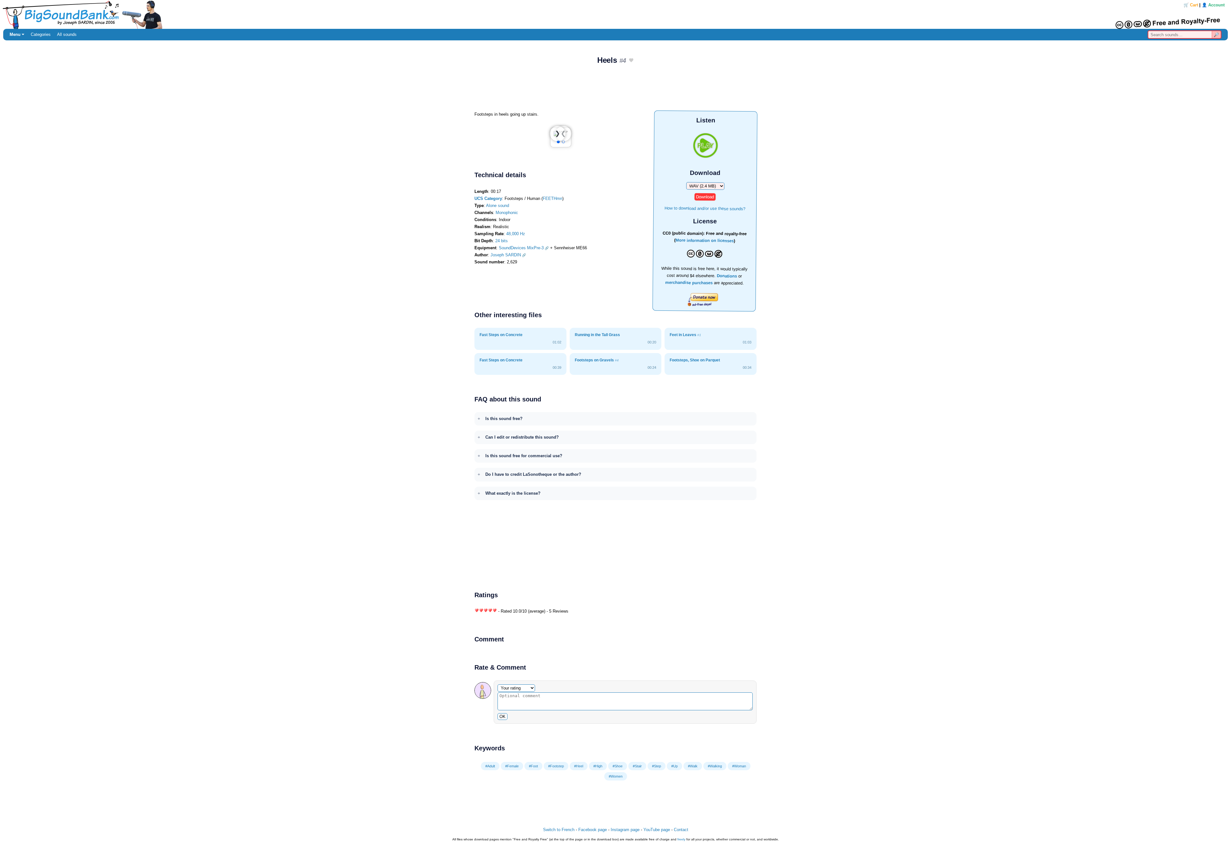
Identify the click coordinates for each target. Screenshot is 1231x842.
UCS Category (488, 198)
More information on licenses (704, 241)
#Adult (490, 766)
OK (502, 716)
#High (597, 766)
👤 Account (1213, 5)
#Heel (578, 766)
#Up (674, 766)
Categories (41, 34)
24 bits (501, 240)
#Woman (739, 766)
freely (681, 839)
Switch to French (558, 829)
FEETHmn (552, 198)
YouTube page (656, 829)
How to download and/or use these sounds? (705, 208)
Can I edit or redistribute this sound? (522, 437)
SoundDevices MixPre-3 (521, 247)
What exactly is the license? (512, 493)
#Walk (693, 766)
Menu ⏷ (17, 34)
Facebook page (592, 829)
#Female (512, 766)
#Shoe (618, 766)
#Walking (715, 766)
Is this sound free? (504, 418)
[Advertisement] (615, 90)
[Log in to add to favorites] (631, 60)
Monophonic (507, 212)
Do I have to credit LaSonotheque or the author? (533, 474)
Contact (681, 829)
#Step (656, 766)
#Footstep (556, 766)
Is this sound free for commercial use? (523, 455)
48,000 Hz (515, 233)
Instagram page (625, 829)
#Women (616, 776)
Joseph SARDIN (505, 254)
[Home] (615, 14)
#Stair (637, 766)
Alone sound (497, 205)
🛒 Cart (1191, 5)
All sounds (67, 34)
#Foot (533, 766)
